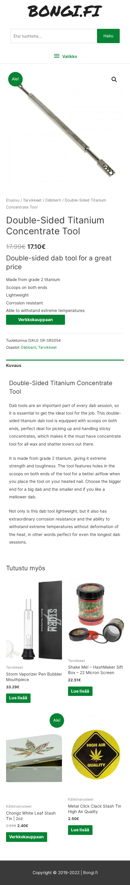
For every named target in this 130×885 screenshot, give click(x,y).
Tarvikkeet (32, 200)
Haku (108, 35)
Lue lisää (18, 697)
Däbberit (53, 200)
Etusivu (12, 200)
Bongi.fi (90, 872)
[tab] (65, 365)
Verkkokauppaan (35, 319)
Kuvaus (13, 365)
